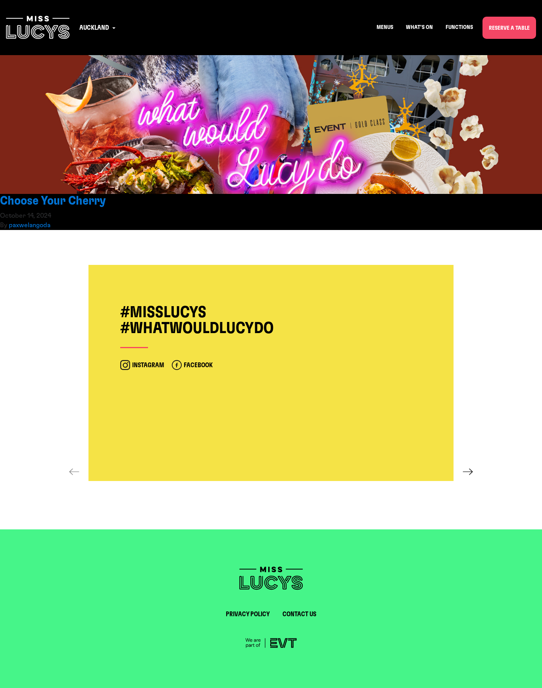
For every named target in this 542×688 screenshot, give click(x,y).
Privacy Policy (248, 614)
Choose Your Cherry (53, 200)
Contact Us (299, 614)
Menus (385, 27)
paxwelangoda (29, 225)
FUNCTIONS (459, 27)
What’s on (419, 27)
